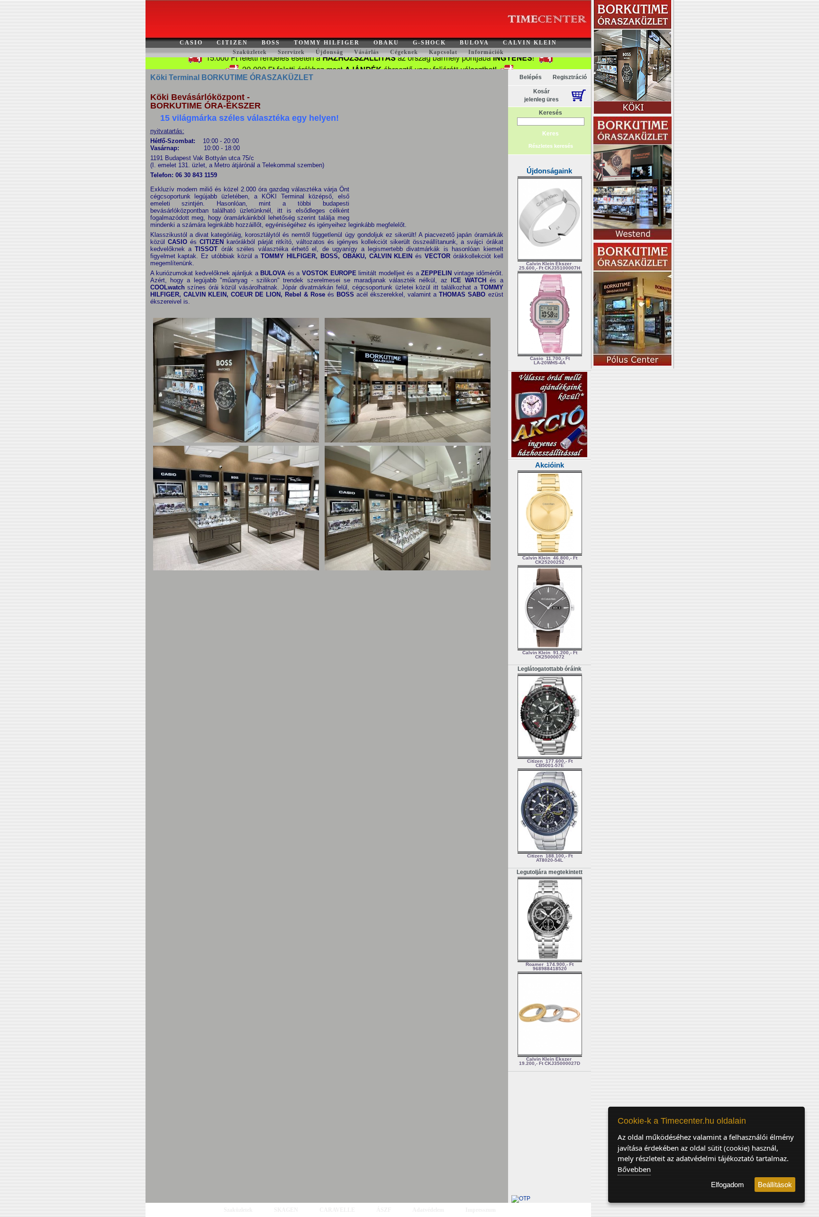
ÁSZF (383, 1210)
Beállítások (775, 1185)
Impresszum (480, 1210)
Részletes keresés (550, 146)
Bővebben (634, 1169)
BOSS (271, 42)
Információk (486, 52)
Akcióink (549, 465)
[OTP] (520, 1198)
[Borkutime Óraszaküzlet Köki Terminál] (632, 57)
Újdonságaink (549, 171)
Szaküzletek (250, 52)
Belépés (530, 77)
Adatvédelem (428, 1210)
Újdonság (329, 52)
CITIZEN (232, 42)
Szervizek (291, 52)
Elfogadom (727, 1185)
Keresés (550, 112)
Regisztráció (570, 77)
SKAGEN (286, 1210)
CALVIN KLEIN (530, 42)
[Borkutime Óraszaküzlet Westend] (632, 179)
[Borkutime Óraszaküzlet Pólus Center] (632, 305)
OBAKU (386, 42)
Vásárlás (366, 52)
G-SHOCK (429, 42)
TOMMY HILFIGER (327, 42)
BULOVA (474, 42)
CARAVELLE (337, 1210)
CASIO (191, 42)
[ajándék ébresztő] (549, 455)
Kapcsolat (443, 52)
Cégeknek (404, 52)
